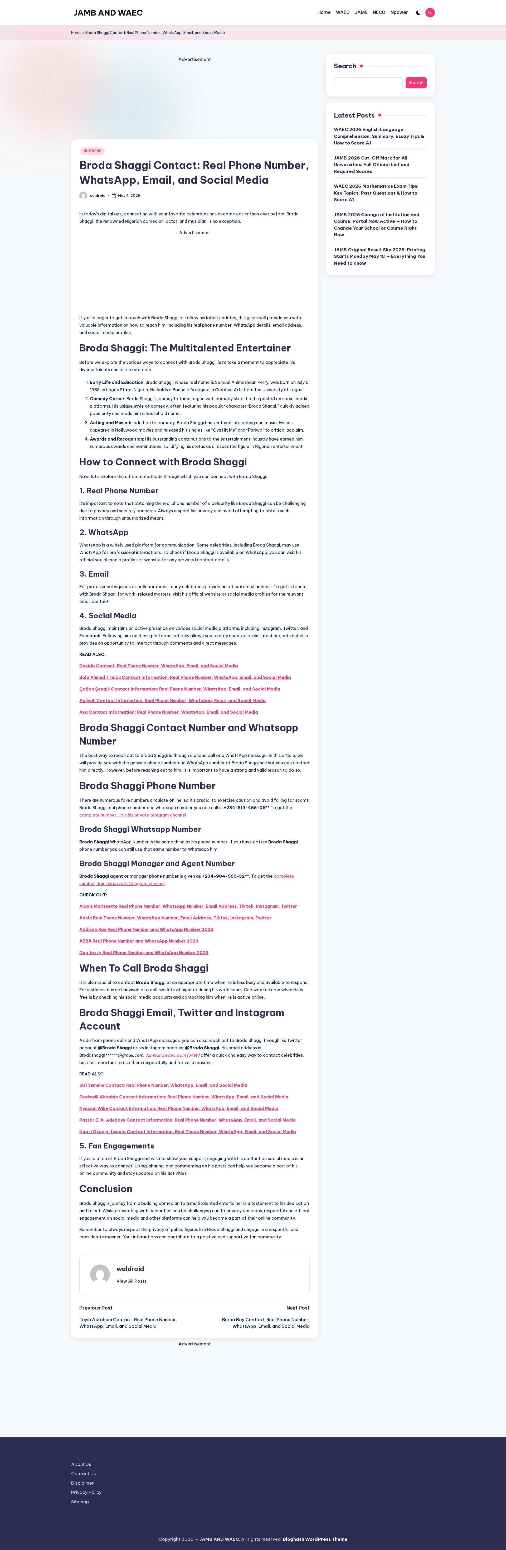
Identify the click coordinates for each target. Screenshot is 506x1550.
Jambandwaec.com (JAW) (172, 1055)
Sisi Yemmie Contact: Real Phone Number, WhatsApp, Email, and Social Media (163, 1085)
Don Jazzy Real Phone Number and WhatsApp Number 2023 (143, 952)
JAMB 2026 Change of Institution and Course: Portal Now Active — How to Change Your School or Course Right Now (377, 224)
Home (76, 32)
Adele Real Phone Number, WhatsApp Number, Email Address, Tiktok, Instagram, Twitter (175, 917)
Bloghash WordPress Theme (315, 1539)
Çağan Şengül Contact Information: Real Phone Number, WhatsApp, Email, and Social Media (179, 689)
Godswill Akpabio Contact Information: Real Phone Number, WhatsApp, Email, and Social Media (183, 1096)
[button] (131, 1281)
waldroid (130, 1269)
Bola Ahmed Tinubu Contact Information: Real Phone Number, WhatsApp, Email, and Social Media (185, 677)
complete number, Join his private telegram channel (132, 815)
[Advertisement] (194, 100)
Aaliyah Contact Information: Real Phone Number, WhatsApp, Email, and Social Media (172, 700)
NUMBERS (92, 151)
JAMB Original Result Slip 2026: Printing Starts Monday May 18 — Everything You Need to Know (379, 256)
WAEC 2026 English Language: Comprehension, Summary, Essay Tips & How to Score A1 (379, 136)
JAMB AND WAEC (108, 13)
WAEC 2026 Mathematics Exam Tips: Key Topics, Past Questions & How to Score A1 (376, 192)
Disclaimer (82, 1483)
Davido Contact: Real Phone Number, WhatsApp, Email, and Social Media (158, 665)
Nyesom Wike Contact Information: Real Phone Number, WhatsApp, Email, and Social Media (178, 1108)
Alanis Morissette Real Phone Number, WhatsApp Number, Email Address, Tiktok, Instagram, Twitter (188, 906)
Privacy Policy (86, 1492)
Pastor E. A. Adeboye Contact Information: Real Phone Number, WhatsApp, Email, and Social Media (187, 1120)
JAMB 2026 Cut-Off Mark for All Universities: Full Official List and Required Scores (372, 164)
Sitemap (80, 1502)
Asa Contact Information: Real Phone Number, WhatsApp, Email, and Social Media (168, 712)
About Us (81, 1464)
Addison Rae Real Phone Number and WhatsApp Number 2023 (146, 929)
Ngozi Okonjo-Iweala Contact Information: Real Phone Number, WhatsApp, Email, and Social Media (187, 1131)
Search (345, 66)
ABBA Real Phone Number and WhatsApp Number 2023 (138, 941)
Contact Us (83, 1473)
